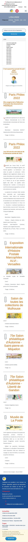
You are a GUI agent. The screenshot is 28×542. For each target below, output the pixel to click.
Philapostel (5, 20)
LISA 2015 (8, 62)
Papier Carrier (9, 47)
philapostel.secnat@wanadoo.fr (14, 2)
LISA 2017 (8, 59)
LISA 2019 (8, 56)
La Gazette (5, 529)
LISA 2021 (8, 53)
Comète (8, 46)
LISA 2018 (8, 57)
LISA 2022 (8, 52)
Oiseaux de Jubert (10, 44)
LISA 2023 (8, 50)
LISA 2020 (8, 54)
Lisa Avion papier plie (11, 43)
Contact (20, 6)
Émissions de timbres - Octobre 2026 (11, 518)
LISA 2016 (8, 60)
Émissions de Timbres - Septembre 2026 (12, 520)
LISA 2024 (8, 49)
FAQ (25, 6)
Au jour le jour (14, 74)
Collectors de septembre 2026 (9, 513)
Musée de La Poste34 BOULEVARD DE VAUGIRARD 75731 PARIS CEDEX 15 (9, 5)
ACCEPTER (11, 538)
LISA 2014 (8, 63)
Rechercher (14, 34)
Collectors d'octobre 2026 (8, 515)
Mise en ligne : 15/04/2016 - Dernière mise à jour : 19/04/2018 (14, 526)
